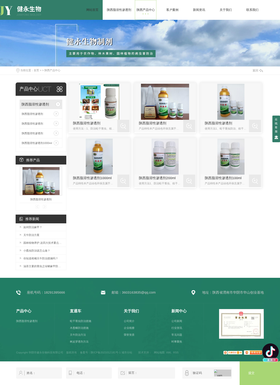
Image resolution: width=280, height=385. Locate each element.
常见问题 (176, 334)
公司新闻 (176, 321)
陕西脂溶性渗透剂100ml (223, 178)
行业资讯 (176, 327)
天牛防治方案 (31, 234)
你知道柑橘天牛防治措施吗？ (40, 258)
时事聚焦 (176, 341)
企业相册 (129, 327)
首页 (36, 70)
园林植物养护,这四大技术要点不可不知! (42, 242)
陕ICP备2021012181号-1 (106, 352)
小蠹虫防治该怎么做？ (36, 250)
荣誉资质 (129, 334)
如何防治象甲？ (32, 227)
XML (169, 352)
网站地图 (159, 352)
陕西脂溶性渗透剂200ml (157, 178)
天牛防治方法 (78, 334)
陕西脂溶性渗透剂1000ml (37, 143)
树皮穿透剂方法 (79, 341)
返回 (255, 70)
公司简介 (129, 321)
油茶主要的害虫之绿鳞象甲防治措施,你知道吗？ (42, 266)
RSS (175, 352)
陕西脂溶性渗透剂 (35, 104)
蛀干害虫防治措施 (80, 321)
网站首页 (92, 9)
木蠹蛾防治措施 (79, 327)
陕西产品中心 (52, 70)
